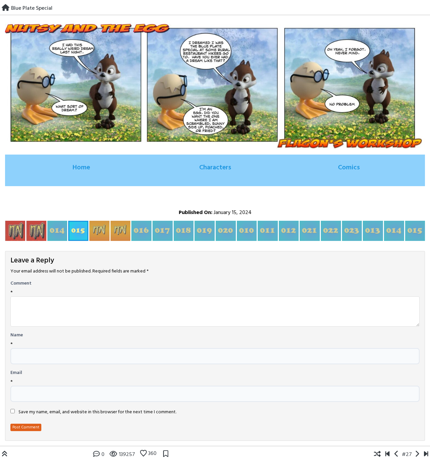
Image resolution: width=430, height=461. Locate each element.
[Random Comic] (377, 454)
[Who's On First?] (426, 454)
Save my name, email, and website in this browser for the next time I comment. (97, 412)
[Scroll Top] (4, 454)
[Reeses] (417, 454)
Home (81, 167)
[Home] (5, 8)
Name (16, 335)
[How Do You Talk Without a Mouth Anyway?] (396, 454)
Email (16, 373)
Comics (349, 167)
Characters (215, 167)
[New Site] (387, 454)
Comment (21, 283)
